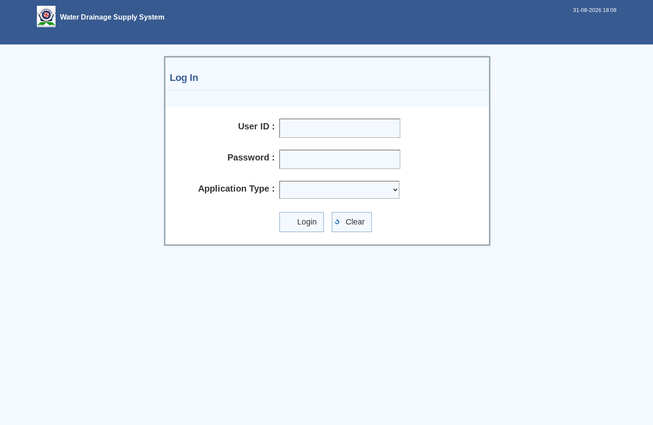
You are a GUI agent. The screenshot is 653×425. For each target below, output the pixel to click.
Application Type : (236, 188)
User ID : (256, 126)
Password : (251, 157)
